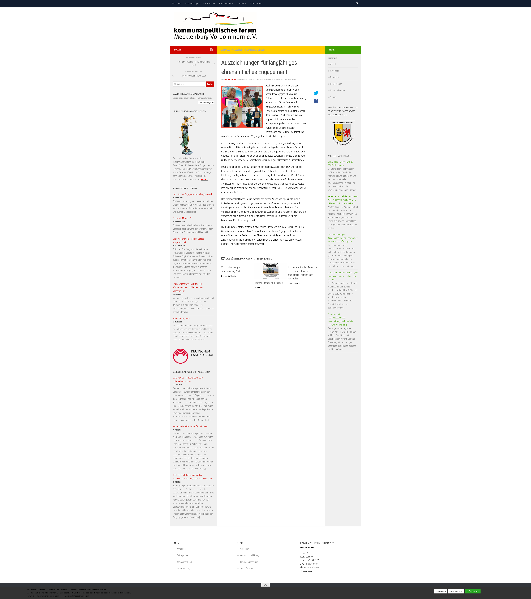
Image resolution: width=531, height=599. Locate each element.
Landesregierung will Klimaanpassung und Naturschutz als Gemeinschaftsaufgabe (342, 238)
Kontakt (240, 3)
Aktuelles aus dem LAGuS (339, 156)
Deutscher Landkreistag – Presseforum (191, 372)
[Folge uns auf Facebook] (211, 49)
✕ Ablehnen (440, 591)
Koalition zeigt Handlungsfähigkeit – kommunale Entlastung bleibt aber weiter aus (192, 477)
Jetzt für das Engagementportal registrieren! (192, 194)
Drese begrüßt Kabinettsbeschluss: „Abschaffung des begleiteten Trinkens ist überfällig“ (341, 319)
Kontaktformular (246, 568)
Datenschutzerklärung (249, 555)
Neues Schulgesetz (181, 318)
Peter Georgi (231, 79)
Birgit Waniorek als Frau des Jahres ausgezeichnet (188, 241)
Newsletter (334, 77)
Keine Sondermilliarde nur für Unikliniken (190, 426)
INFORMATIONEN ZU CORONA (185, 188)
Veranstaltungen (192, 3)
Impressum (244, 549)
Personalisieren (456, 591)
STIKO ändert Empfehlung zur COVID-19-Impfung (341, 163)
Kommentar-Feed (184, 562)
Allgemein (237, 49)
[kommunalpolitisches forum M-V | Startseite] (215, 26)
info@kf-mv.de (312, 563)
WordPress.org (183, 568)
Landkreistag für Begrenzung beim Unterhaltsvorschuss (188, 379)
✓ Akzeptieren (473, 591)
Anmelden (181, 549)
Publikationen (209, 3)
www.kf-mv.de (313, 567)
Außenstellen (255, 3)
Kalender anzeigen (205, 103)
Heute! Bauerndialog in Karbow (268, 282)
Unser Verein (225, 3)
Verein (333, 97)
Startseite (176, 3)
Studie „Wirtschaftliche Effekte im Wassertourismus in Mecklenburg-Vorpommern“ (188, 287)
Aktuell (225, 49)
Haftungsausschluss (249, 562)
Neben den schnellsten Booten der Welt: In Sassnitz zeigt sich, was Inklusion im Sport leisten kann (343, 200)
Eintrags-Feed (183, 555)
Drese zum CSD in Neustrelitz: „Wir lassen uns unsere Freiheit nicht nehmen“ (343, 276)
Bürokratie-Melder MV (182, 218)
